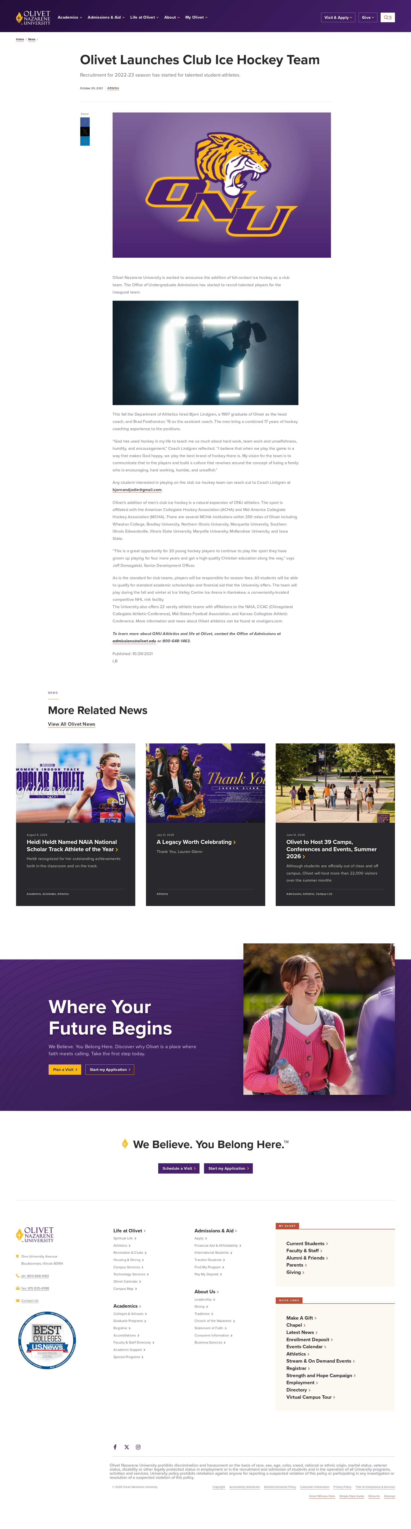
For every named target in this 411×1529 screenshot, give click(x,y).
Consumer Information (212, 1335)
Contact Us (30, 1300)
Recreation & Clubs (128, 1252)
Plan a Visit (63, 1069)
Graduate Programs (128, 1321)
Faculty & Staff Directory (132, 1342)
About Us (205, 1291)
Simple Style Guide (352, 1496)
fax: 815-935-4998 (35, 1288)
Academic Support (127, 1349)
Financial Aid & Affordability (216, 1245)
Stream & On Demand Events (318, 1360)
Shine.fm (374, 1496)
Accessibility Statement (244, 1487)
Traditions (202, 1313)
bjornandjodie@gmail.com (137, 490)
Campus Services (126, 1267)
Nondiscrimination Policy (280, 1487)
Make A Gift (299, 1317)
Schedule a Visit (177, 1168)
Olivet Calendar (125, 1281)
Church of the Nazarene (213, 1321)
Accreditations (124, 1335)
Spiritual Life (123, 1238)
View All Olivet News (71, 723)
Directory (296, 1389)
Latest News (300, 1332)
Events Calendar (304, 1346)
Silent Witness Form (322, 1496)
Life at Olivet (127, 1230)
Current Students (305, 1243)
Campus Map (123, 1288)
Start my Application (108, 1069)
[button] (196, 17)
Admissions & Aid (214, 1230)
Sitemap (389, 1496)
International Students (212, 1252)
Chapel (294, 1325)
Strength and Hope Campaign (319, 1375)
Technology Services (129, 1274)
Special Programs (126, 1357)
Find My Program (208, 1267)
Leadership (203, 1299)
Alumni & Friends (305, 1257)
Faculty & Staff (302, 1250)
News (32, 39)
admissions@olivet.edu (134, 641)
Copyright (219, 1487)
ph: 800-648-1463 (35, 1275)
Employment (300, 1382)
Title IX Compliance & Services (375, 1487)
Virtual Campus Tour (309, 1397)
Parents (294, 1264)
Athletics (113, 88)
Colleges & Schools (128, 1313)
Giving (200, 1306)
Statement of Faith (209, 1328)
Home (20, 39)
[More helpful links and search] (388, 17)
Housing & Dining (126, 1260)
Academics (125, 1306)
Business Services (208, 1342)
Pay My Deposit (207, 1274)
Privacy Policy (342, 1487)
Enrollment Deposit (307, 1339)
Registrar (120, 1328)
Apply (199, 1238)
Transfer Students (208, 1260)
